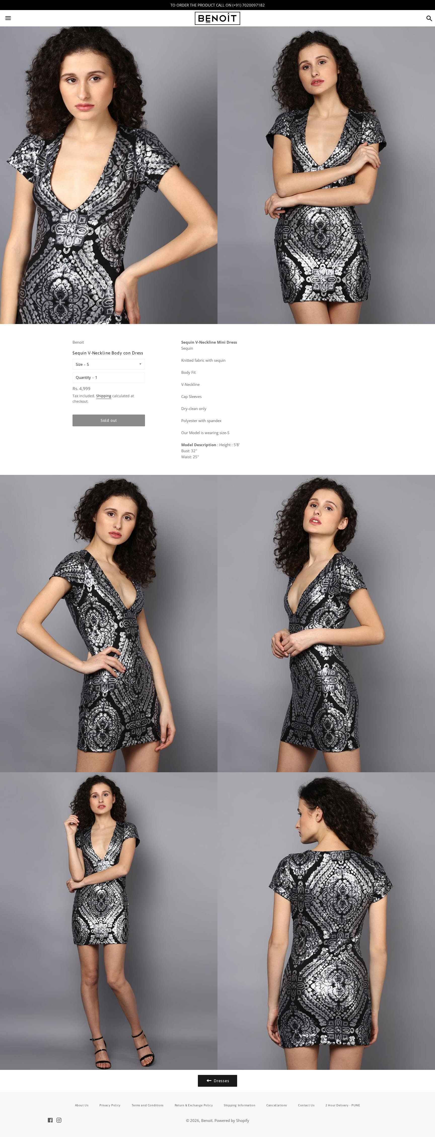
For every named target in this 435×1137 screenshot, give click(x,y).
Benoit (206, 1120)
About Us (82, 1105)
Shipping (103, 395)
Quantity (83, 377)
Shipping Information (239, 1105)
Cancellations (276, 1105)
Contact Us (306, 1105)
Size (79, 364)
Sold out (109, 420)
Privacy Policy (109, 1105)
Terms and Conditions (148, 1105)
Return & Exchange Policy (194, 1105)
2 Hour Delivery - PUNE (342, 1105)
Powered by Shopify (231, 1120)
